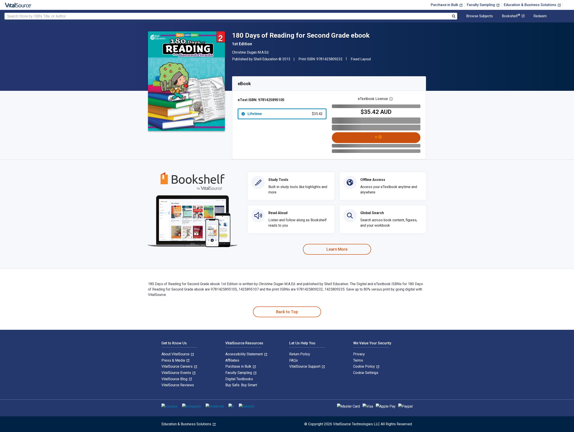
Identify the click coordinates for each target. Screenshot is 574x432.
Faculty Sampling (481, 5)
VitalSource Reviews (177, 385)
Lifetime (285, 114)
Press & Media (173, 360)
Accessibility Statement (244, 354)
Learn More (337, 249)
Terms (358, 360)
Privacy (359, 354)
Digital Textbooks (239, 379)
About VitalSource (175, 354)
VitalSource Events (176, 373)
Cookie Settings (365, 373)
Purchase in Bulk (445, 5)
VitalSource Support (305, 366)
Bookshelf (511, 16)
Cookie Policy (364, 366)
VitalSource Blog (174, 379)
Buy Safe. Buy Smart (241, 385)
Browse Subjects (479, 16)
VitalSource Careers (177, 366)
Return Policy (299, 354)
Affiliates (232, 360)
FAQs (293, 360)
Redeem (540, 16)
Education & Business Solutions (530, 5)
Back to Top (287, 311)
